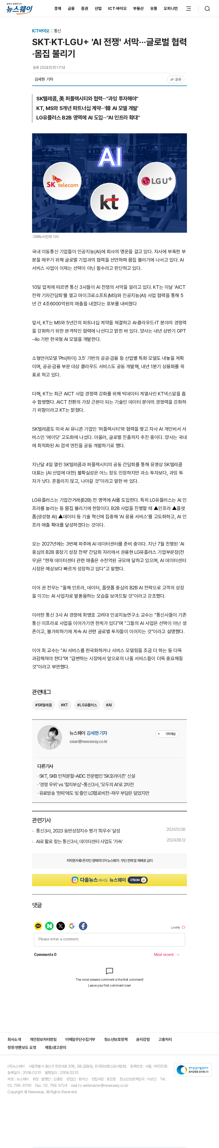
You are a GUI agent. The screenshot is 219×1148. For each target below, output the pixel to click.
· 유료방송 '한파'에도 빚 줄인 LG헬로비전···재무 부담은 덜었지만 (93, 793)
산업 (98, 8)
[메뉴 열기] (188, 8)
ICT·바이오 (117, 8)
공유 (178, 79)
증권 (84, 8)
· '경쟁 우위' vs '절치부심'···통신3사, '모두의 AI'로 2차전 (85, 784)
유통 (154, 8)
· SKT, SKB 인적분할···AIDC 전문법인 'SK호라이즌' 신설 (86, 776)
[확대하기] (109, 137)
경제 (57, 8)
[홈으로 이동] (19, 8)
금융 (71, 8)
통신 (57, 30)
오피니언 (171, 8)
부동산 (138, 8)
